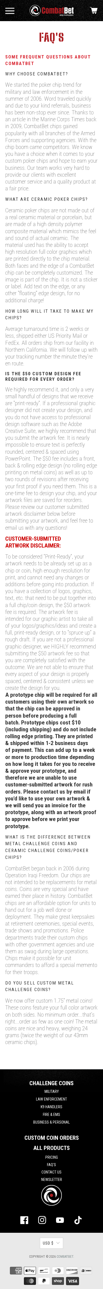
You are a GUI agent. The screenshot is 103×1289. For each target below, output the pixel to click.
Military (51, 1091)
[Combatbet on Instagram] (42, 1221)
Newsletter (51, 1179)
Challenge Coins (51, 1083)
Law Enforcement (51, 1099)
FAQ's (51, 1165)
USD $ (48, 1243)
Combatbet (65, 1257)
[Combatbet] (51, 10)
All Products (51, 1148)
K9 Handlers (51, 1107)
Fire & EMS (51, 1114)
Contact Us (51, 1172)
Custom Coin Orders (51, 1138)
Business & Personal (51, 1122)
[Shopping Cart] (93, 10)
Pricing (51, 1157)
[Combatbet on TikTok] (78, 1221)
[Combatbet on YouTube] (60, 1221)
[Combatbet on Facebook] (24, 1221)
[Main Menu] (10, 10)
